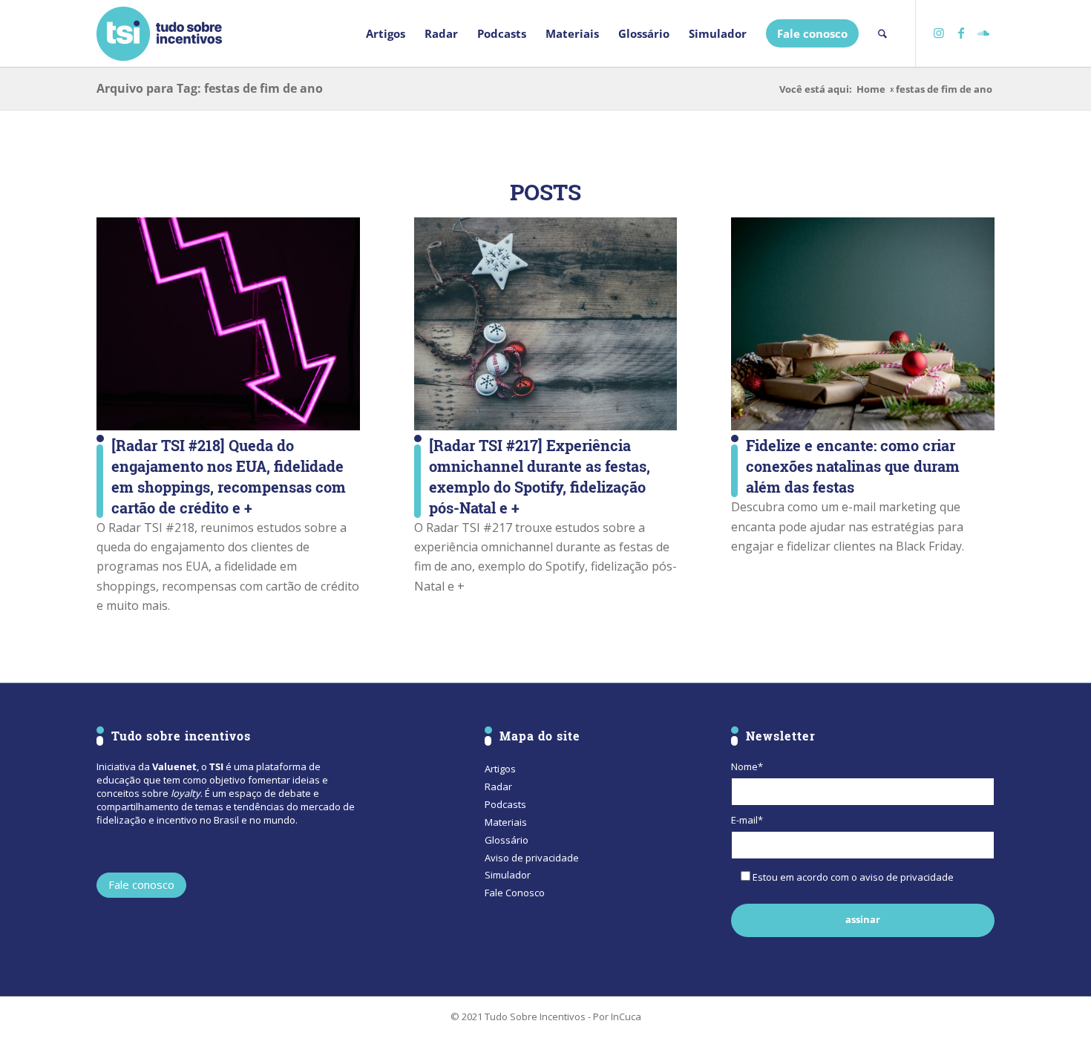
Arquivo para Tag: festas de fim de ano (209, 88)
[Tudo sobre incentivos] (159, 33)
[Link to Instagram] (939, 33)
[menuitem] (385, 33)
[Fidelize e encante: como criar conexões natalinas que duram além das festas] (863, 323)
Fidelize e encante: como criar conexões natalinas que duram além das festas (853, 466)
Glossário (506, 840)
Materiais (506, 822)
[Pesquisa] (882, 33)
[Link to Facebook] (961, 33)
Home (870, 89)
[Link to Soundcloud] (983, 33)
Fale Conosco (515, 892)
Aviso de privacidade (532, 857)
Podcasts (505, 804)
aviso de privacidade (906, 877)
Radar (498, 786)
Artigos (500, 768)
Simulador (508, 874)
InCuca (626, 1016)
